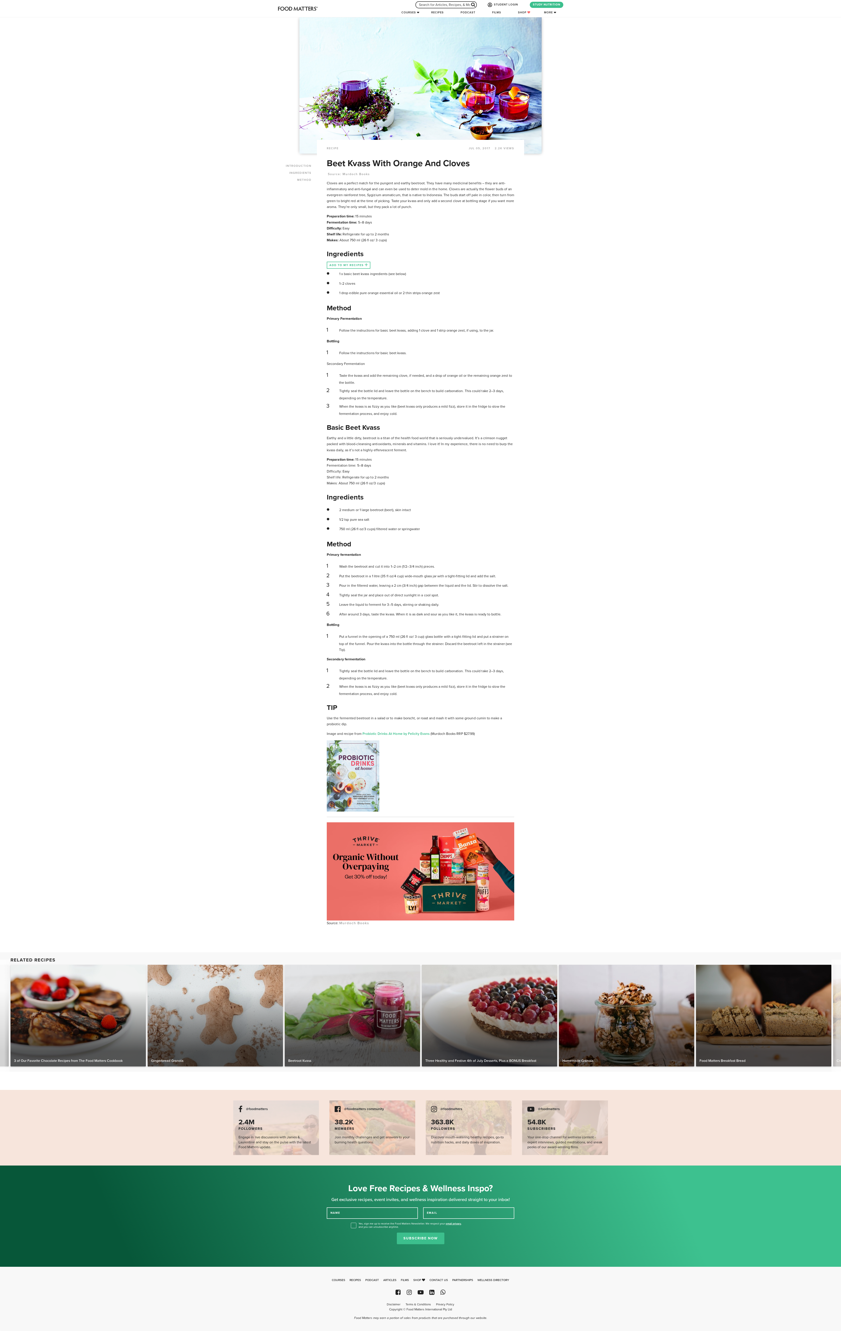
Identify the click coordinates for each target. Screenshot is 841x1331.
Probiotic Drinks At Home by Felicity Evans (396, 734)
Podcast (468, 12)
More (548, 12)
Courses (408, 12)
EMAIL (432, 1213)
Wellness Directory (493, 1280)
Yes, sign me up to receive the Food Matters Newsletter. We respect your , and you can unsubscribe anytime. (410, 1225)
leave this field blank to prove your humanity (17, 1170)
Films (496, 12)
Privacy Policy (445, 1304)
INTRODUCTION (298, 166)
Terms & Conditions (418, 1304)
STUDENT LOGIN (505, 4)
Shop (522, 12)
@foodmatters (257, 1109)
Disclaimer (393, 1304)
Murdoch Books (356, 174)
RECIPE (333, 148)
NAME (335, 1213)
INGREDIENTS (300, 173)
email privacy (453, 1223)
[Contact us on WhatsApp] (443, 1292)
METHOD (304, 180)
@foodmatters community (364, 1109)
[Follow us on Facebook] (398, 1292)
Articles (389, 1280)
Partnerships (462, 1280)
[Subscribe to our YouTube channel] (420, 1292)
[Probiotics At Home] (420, 776)
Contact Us (438, 1280)
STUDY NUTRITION (546, 4)
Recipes (437, 12)
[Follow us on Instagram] (409, 1292)
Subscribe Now (420, 1238)
